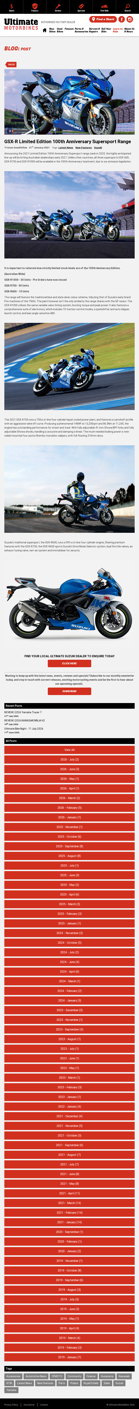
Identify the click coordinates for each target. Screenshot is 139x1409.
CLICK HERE (69, 663)
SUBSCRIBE (69, 691)
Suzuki (98, 147)
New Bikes (52, 30)
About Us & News (129, 30)
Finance (69, 29)
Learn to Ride (118, 30)
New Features (83, 147)
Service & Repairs (94, 30)
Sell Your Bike (106, 30)
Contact (44, 1404)
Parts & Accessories (81, 30)
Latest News (65, 147)
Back (11, 64)
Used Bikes (60, 30)
